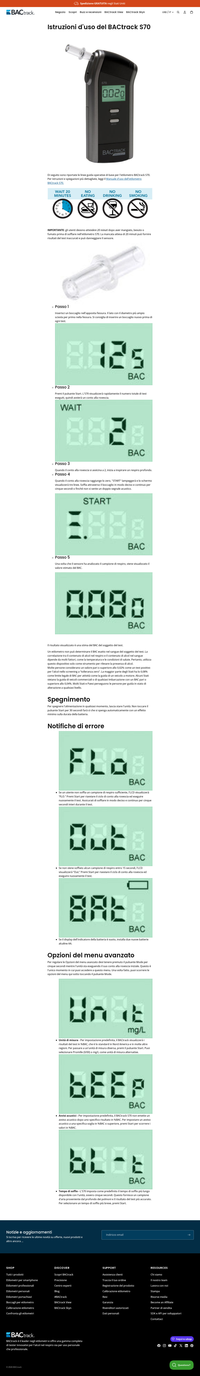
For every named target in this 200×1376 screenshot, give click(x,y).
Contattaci (157, 1319)
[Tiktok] (175, 1345)
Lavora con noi (159, 1285)
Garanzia (107, 1302)
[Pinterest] (192, 1345)
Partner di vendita (161, 1308)
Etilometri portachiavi (19, 1296)
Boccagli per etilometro (20, 1302)
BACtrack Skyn (62, 1308)
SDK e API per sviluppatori (166, 1313)
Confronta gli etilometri (20, 1313)
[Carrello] (191, 12)
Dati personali (110, 1313)
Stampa (155, 1291)
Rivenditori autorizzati (115, 1308)
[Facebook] (159, 1345)
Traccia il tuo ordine (114, 1280)
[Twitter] (181, 1345)
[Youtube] (170, 1345)
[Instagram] (164, 1345)
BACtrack (17, 1367)
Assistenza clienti (112, 1274)
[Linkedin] (186, 1345)
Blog (57, 1291)
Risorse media (159, 1296)
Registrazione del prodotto (118, 1285)
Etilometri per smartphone (22, 1280)
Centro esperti (62, 1285)
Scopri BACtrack (63, 1274)
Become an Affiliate (162, 1302)
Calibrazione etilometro (20, 1308)
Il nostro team (159, 1280)
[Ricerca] (178, 12)
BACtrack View (62, 1302)
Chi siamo (156, 1274)
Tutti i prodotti (14, 1274)
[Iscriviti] (189, 1235)
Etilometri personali (18, 1291)
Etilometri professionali (20, 1285)
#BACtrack (60, 1296)
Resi (104, 1296)
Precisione (60, 1280)
